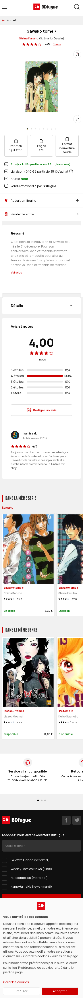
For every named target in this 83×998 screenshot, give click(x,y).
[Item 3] (39, 129)
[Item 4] (43, 129)
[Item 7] (55, 129)
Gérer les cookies (16, 982)
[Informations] (71, 171)
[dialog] (41, 948)
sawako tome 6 (14, 588)
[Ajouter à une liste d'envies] (77, 54)
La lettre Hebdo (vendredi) (30, 860)
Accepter (60, 991)
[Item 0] (27, 129)
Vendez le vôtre (22, 214)
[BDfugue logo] (45, 7)
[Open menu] (4, 6)
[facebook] (66, 820)
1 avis (57, 44)
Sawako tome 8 (68, 588)
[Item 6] (51, 129)
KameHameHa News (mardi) (31, 886)
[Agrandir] (77, 119)
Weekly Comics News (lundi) (31, 869)
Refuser (21, 991)
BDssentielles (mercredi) (29, 878)
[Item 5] (47, 129)
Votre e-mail (14, 846)
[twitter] (76, 820)
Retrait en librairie (23, 200)
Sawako (7, 507)
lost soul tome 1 (14, 711)
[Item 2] (35, 129)
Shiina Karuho (28, 38)
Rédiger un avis (44, 410)
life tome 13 (65, 711)
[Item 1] (31, 129)
